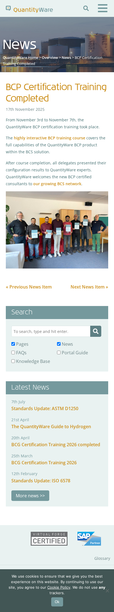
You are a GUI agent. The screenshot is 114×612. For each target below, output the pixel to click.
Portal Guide (74, 353)
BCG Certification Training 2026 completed (55, 445)
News (66, 57)
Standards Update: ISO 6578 (40, 481)
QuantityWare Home (20, 57)
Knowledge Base (32, 361)
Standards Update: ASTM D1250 (44, 408)
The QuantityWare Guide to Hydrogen (51, 426)
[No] (107, 590)
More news (27, 496)
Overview (50, 57)
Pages (21, 344)
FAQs (21, 353)
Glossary (102, 558)
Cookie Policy (58, 587)
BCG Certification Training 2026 (44, 463)
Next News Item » (89, 287)
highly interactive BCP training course (49, 138)
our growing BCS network (57, 183)
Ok (57, 602)
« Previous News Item (29, 287)
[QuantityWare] (29, 9)
